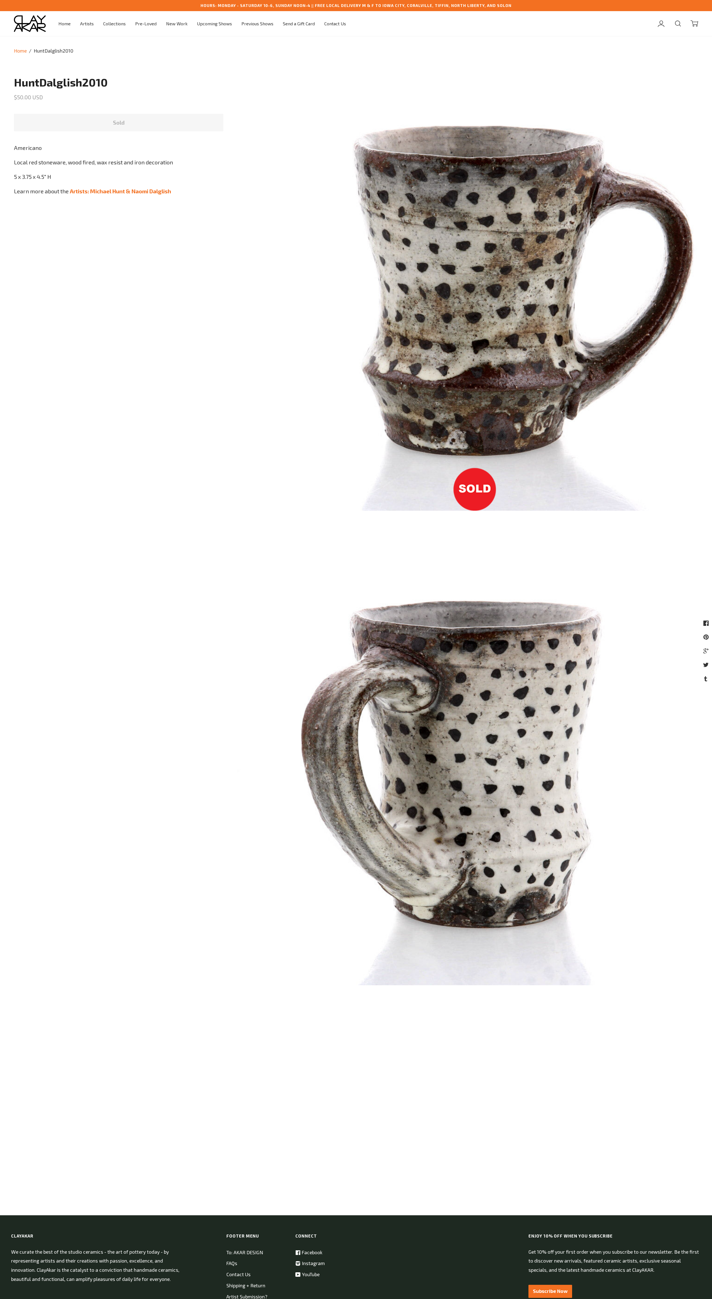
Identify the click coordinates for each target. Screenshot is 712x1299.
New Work (176, 23)
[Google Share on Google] (706, 650)
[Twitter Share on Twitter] (706, 664)
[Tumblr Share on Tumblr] (706, 678)
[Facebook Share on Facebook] (706, 622)
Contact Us (335, 23)
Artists (87, 23)
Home (64, 23)
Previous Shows (257, 23)
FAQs (231, 1263)
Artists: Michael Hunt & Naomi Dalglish (120, 191)
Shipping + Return (245, 1285)
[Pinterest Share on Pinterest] (706, 636)
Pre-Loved (146, 23)
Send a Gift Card (299, 23)
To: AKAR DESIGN (244, 1252)
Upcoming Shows (214, 23)
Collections (114, 23)
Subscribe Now (550, 1291)
